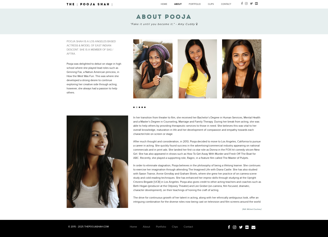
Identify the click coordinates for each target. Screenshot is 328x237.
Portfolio (195, 4)
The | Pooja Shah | (90, 4)
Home (164, 4)
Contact (226, 4)
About (178, 4)
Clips (211, 4)
